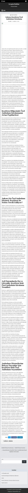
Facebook (14, 437)
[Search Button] (25, 1)
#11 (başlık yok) (5, 473)
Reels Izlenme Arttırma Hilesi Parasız (10, 480)
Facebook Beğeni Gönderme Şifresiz (10, 475)
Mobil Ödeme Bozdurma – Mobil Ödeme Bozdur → (14, 447)
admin (10, 21)
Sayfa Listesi (4, 482)
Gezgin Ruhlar (14, 4)
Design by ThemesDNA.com (14, 491)
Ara (2, 459)
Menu (4, 1)
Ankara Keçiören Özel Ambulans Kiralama (14, 18)
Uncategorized (14, 15)
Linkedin (20, 437)
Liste (3, 478)
